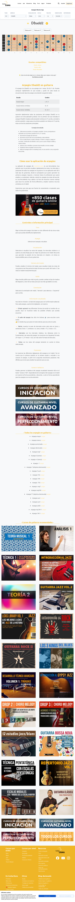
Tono (5, 12)
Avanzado (24, 853)
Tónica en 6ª (28, 30)
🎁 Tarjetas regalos (11, 887)
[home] (6, 3)
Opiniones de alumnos (11, 885)
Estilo (39, 12)
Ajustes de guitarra (43, 883)
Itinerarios (29, 3)
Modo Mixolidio (37, 69)
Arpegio (12, 12)
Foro (38, 3)
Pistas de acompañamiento (43, 868)
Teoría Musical (9, 862)
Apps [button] (42, 3)
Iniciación (24, 851)
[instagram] (68, 858)
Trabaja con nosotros (27, 883)
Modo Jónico (37, 65)
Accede (63, 3)
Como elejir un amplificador (42, 886)
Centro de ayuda (42, 851)
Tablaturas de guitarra (44, 878)
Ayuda (23, 878)
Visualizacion (32, 12)
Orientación (58, 12)
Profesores (9, 883)
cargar (43, 436)
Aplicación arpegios (43, 861)
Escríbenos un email (37, 77)
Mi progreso (41, 863)
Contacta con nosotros (28, 881)
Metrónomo (67, 12)
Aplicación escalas (43, 855)
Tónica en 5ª (37, 30)
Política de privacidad (27, 887)
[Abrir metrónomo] (67, 16)
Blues (7, 855)
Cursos (19, 3)
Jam (24, 3)
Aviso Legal (25, 885)
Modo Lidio (37, 67)
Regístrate (69, 3)
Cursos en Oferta (26, 859)
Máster (24, 857)
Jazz (7, 857)
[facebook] (58, 858)
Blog (34, 3)
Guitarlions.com (38, 166)
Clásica (7, 859)
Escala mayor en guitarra (44, 881)
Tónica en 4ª (47, 30)
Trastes (48, 12)
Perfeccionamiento (27, 855)
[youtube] (63, 858)
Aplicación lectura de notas (43, 858)
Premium (48, 3)
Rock (7, 853)
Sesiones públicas (43, 865)
